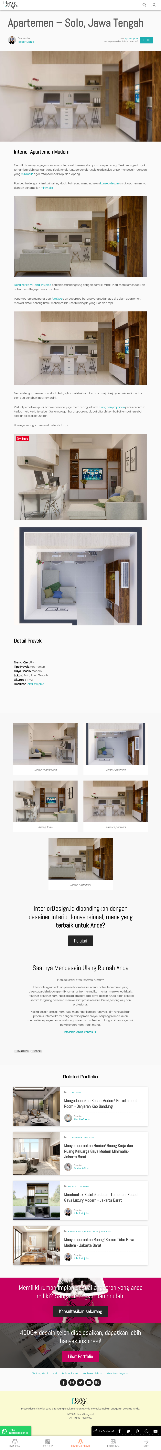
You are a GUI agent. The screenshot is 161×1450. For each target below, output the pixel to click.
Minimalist (78, 1138)
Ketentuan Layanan (118, 1373)
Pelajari (80, 941)
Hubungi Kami (70, 1373)
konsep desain (109, 183)
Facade (72, 1187)
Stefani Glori (81, 1168)
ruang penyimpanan (112, 407)
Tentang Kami (40, 1373)
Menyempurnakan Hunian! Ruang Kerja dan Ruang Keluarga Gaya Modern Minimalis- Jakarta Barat (98, 1151)
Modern (76, 1093)
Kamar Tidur (91, 1232)
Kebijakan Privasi (92, 1373)
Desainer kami (23, 285)
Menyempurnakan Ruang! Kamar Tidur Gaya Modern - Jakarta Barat (99, 1242)
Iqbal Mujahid (26, 42)
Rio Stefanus (82, 1119)
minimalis (27, 174)
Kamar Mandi (75, 1232)
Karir (55, 1373)
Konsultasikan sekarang (80, 1311)
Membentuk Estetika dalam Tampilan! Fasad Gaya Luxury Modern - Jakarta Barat (100, 1197)
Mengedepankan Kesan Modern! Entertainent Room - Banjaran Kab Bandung (100, 1103)
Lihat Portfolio (80, 1356)
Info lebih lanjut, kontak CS (80, 1032)
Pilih (146, 40)
